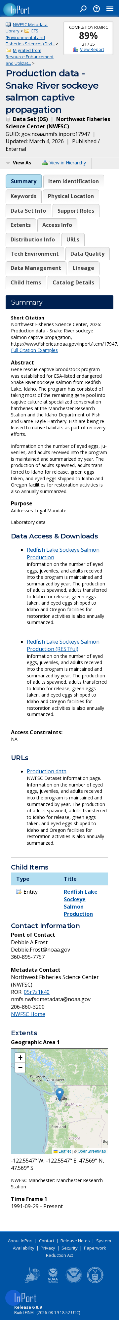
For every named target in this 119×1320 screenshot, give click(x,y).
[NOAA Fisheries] (52, 1282)
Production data (46, 771)
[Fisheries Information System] (31, 1282)
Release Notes (75, 1241)
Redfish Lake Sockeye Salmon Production (81, 902)
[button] (60, 1094)
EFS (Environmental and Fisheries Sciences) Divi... (30, 37)
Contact (46, 1241)
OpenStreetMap (92, 1151)
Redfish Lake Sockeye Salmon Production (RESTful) (63, 645)
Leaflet (64, 1151)
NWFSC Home (28, 1014)
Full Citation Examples (34, 350)
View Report (92, 49)
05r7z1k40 (37, 992)
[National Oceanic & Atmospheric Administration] (74, 1282)
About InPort (20, 1241)
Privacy (48, 1248)
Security (69, 1248)
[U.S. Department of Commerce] (95, 1282)
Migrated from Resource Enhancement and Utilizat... (30, 56)
